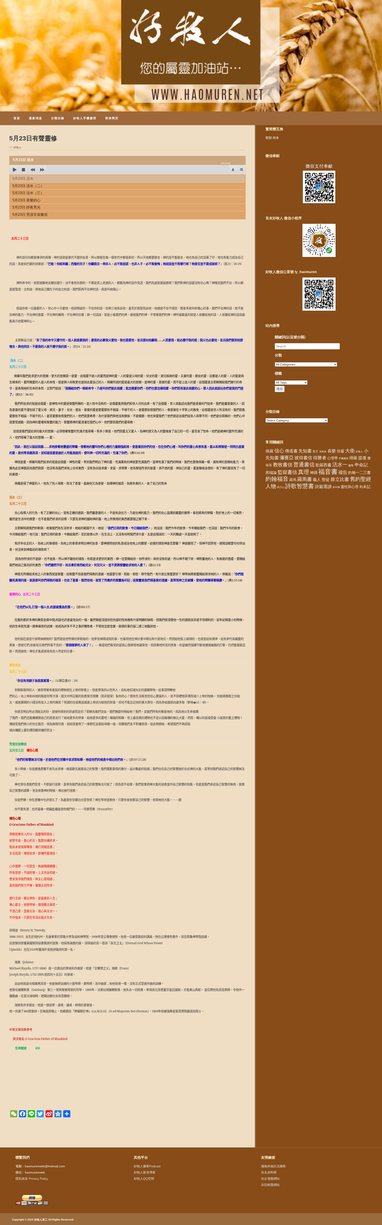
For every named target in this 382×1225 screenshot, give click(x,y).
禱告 (342, 472)
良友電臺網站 (270, 1178)
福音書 (328, 471)
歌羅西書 (323, 465)
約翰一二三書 (359, 473)
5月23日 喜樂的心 (26, 200)
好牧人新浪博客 (144, 1172)
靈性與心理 (349, 487)
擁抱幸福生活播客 (273, 1166)
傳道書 (291, 451)
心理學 (332, 458)
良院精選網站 (270, 1185)
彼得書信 (303, 457)
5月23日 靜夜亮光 (26, 207)
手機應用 (343, 458)
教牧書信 (282, 464)
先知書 (305, 450)
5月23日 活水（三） (28, 193)
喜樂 (331, 451)
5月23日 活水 (22, 178)
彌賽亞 (287, 457)
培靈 (340, 451)
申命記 (361, 464)
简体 (276, 138)
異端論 (271, 473)
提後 (362, 458)
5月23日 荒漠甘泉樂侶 (30, 214)
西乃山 (280, 487)
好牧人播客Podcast (147, 1166)
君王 (315, 451)
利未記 (365, 487)
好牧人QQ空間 (144, 1178)
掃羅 (353, 458)
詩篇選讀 (323, 486)
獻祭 (351, 465)
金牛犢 (336, 487)
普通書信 (304, 464)
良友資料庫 (269, 1172)
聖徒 (326, 479)
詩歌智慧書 (299, 486)
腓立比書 (339, 479)
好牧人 (17, 147)
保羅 (269, 451)
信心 (279, 451)
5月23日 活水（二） (28, 186)
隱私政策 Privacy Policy (31, 1178)
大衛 (350, 451)
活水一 (340, 464)
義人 (317, 479)
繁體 (268, 138)
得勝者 (319, 457)
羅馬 (292, 480)
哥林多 (323, 451)
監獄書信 (287, 472)
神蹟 (313, 473)
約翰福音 (276, 479)
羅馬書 (304, 479)
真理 (303, 472)
